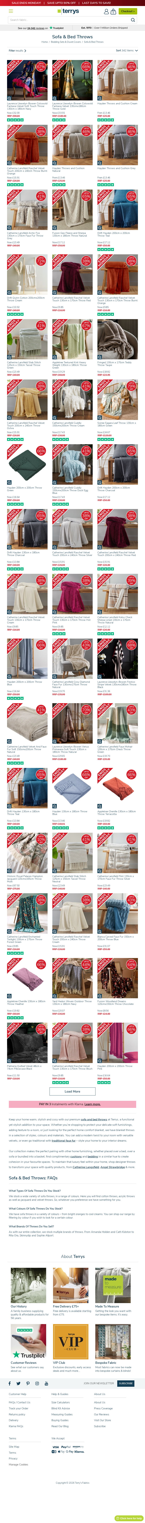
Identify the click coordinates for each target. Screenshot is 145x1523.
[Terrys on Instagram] (37, 1384)
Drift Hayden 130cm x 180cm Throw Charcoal (23, 554)
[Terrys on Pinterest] (28, 1384)
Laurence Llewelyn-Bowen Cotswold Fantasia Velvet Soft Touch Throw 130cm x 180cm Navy (27, 106)
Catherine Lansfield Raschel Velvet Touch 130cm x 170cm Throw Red (71, 299)
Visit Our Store (102, 1420)
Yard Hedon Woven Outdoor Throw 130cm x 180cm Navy (72, 1003)
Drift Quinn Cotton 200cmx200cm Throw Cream (26, 299)
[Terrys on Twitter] (18, 1384)
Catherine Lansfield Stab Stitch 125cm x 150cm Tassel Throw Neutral (69, 879)
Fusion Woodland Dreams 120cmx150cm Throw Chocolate (115, 1003)
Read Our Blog (60, 1426)
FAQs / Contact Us (19, 1402)
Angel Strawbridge (112, 1167)
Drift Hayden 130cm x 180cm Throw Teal (23, 813)
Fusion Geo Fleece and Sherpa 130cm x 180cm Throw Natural (69, 234)
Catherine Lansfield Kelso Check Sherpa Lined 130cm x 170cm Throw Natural (114, 620)
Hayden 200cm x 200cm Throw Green (24, 489)
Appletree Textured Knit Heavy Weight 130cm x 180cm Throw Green (69, 365)
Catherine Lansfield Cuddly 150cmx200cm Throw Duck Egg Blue (70, 490)
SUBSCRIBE (126, 1383)
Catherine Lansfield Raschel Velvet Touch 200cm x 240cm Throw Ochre (26, 425)
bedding (93, 1157)
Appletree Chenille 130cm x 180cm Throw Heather (26, 1003)
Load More (72, 1091)
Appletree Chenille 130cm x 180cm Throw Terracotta (116, 813)
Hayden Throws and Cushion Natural (68, 170)
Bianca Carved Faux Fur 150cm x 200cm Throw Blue (115, 938)
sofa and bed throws (94, 1119)
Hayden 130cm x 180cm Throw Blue (69, 813)
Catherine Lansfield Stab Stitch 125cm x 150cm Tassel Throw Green (24, 365)
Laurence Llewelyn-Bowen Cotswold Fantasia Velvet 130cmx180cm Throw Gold (72, 106)
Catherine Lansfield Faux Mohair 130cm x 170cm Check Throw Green (114, 749)
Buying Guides (59, 1420)
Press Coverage (103, 1408)
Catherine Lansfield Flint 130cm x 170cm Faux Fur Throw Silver (115, 878)
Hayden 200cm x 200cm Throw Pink (114, 1067)
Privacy (13, 1458)
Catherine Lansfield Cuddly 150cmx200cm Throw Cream (68, 424)
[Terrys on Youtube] (46, 1384)
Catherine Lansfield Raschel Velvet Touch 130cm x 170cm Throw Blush (72, 1067)
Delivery (13, 1420)
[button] (127, 51)
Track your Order (18, 1408)
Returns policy (17, 1414)
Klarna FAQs (16, 1426)
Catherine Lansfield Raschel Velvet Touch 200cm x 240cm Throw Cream (71, 939)
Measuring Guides (61, 1414)
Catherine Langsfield (86, 1167)
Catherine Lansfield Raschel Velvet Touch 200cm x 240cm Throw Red (116, 554)
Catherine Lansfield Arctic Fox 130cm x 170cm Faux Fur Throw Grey (25, 235)
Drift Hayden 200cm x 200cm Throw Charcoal (113, 489)
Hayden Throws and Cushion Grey (116, 168)
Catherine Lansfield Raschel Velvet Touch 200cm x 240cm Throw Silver (72, 554)
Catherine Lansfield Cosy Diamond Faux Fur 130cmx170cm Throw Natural (71, 684)
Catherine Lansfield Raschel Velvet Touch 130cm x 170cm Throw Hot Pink (71, 620)
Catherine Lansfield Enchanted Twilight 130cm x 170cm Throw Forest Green (24, 939)
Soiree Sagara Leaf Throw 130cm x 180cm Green (116, 424)
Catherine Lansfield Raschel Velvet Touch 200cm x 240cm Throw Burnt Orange (27, 171)
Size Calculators (60, 1402)
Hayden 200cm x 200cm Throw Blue (24, 683)
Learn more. (93, 1104)
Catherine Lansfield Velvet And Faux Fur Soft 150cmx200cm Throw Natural (27, 749)
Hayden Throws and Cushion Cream (117, 103)
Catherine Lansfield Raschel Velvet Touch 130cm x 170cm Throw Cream (26, 620)
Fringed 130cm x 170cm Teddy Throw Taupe (114, 364)
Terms (12, 1453)
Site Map (14, 1447)
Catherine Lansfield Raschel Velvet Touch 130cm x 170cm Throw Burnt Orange (117, 300)
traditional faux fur (64, 1141)
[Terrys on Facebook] (9, 1384)
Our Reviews (101, 1414)
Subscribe (100, 1426)
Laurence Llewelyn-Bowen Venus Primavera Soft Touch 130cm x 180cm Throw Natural (70, 749)
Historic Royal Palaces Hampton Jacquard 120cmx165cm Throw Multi (25, 879)
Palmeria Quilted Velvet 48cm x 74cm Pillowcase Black (24, 1067)
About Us (99, 1402)
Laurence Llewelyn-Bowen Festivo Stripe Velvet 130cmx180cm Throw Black (117, 684)
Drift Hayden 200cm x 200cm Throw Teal (113, 234)
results (16, 50)
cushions (76, 1157)
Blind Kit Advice (60, 1408)
